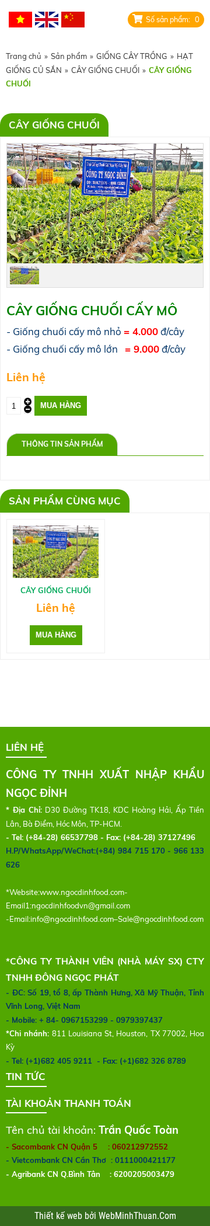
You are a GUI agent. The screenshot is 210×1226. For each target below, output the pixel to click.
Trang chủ (23, 56)
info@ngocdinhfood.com (72, 919)
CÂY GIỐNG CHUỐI (105, 70)
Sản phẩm (69, 56)
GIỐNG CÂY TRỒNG (131, 56)
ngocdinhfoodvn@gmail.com (81, 905)
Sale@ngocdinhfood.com (161, 919)
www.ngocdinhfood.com (82, 892)
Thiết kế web (59, 1216)
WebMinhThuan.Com (137, 1216)
